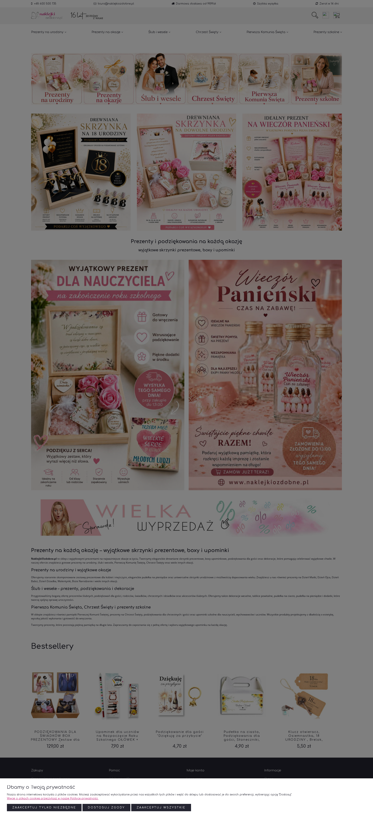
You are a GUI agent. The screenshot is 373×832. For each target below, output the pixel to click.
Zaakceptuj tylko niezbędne (44, 807)
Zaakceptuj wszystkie (161, 807)
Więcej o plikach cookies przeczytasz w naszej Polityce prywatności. (52, 798)
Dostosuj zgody (106, 807)
